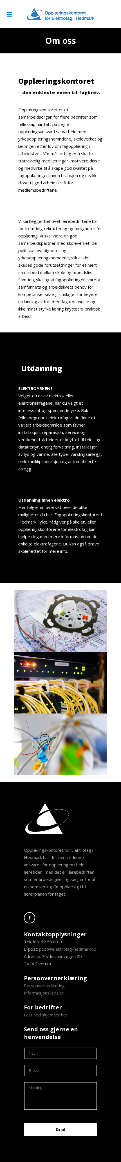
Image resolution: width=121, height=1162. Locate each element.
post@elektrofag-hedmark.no (67, 949)
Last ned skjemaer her (46, 1015)
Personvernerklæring (44, 985)
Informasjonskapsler (44, 993)
